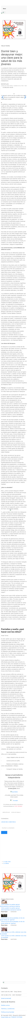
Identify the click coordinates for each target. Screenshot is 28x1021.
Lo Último (6, 863)
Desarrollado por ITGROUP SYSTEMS (11, 1017)
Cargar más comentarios (8, 822)
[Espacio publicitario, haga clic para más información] (14, 29)
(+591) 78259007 (18, 806)
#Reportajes (6, 812)
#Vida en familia (15, 812)
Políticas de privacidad (7, 1012)
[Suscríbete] (14, 791)
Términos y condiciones (7, 1008)
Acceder (15, 800)
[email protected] (6, 998)
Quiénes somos (5, 1005)
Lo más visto (7, 861)
